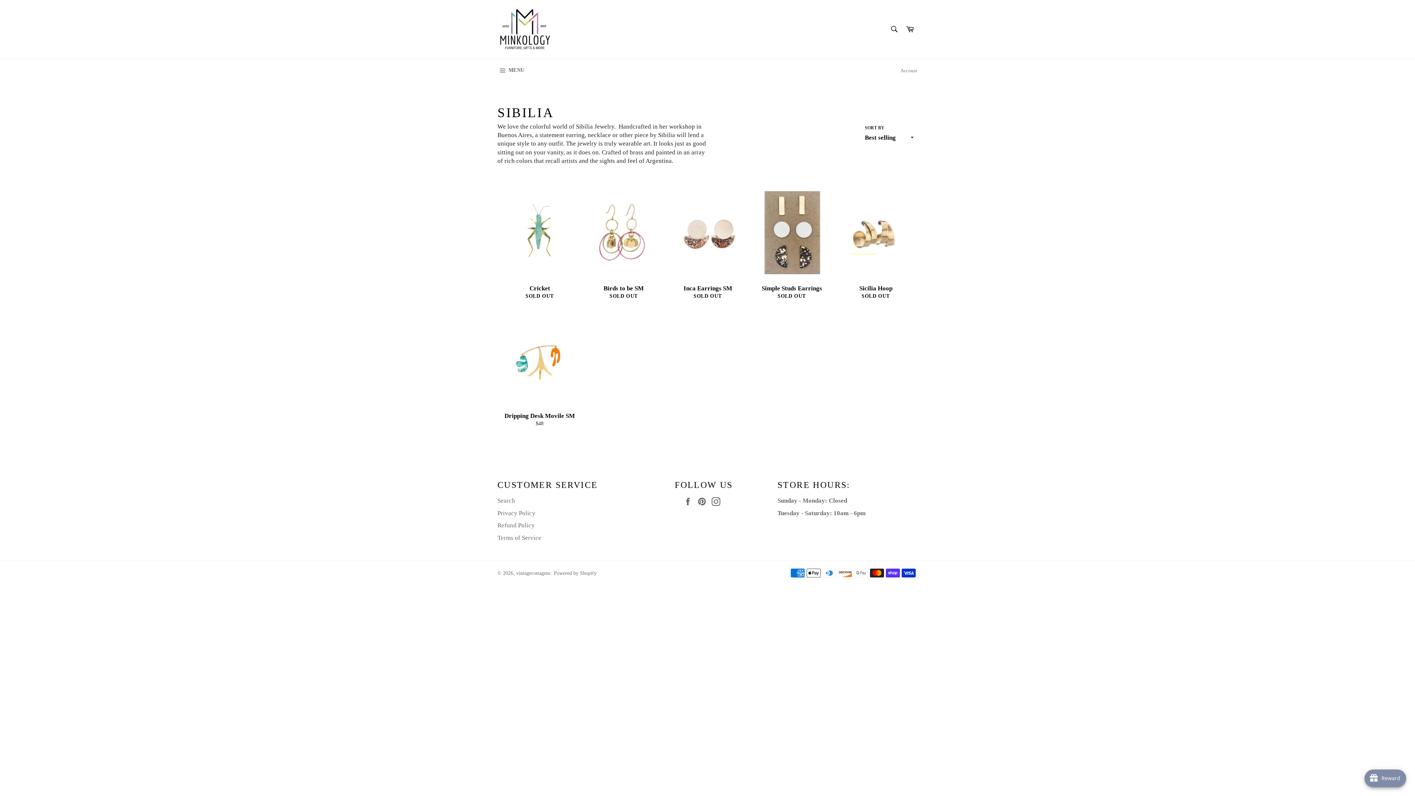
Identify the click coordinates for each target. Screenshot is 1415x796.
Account (909, 70)
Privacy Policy (516, 513)
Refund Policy (516, 525)
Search (506, 500)
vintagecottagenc (533, 573)
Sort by (874, 127)
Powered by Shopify (575, 573)
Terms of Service (519, 537)
